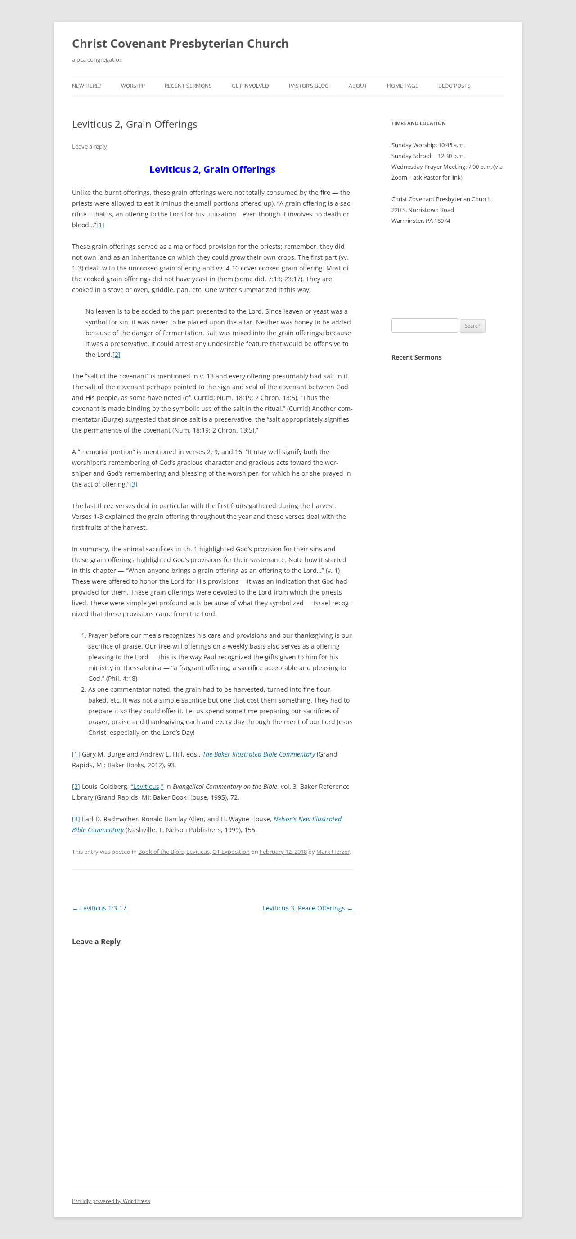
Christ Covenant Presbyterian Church (180, 43)
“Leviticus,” (147, 786)
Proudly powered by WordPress (111, 1201)
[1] (100, 225)
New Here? (86, 86)
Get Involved (250, 86)
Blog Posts (454, 86)
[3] (134, 484)
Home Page (402, 86)
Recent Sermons (188, 86)
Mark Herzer (333, 851)
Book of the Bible (161, 851)
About (358, 86)
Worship (133, 86)
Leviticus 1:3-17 (99, 908)
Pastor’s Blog (309, 86)
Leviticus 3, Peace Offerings (308, 908)
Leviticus (198, 851)
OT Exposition (231, 851)
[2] (116, 354)
